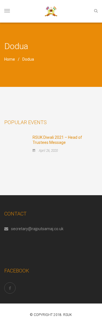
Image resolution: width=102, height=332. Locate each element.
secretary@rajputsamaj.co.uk (37, 229)
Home (9, 59)
